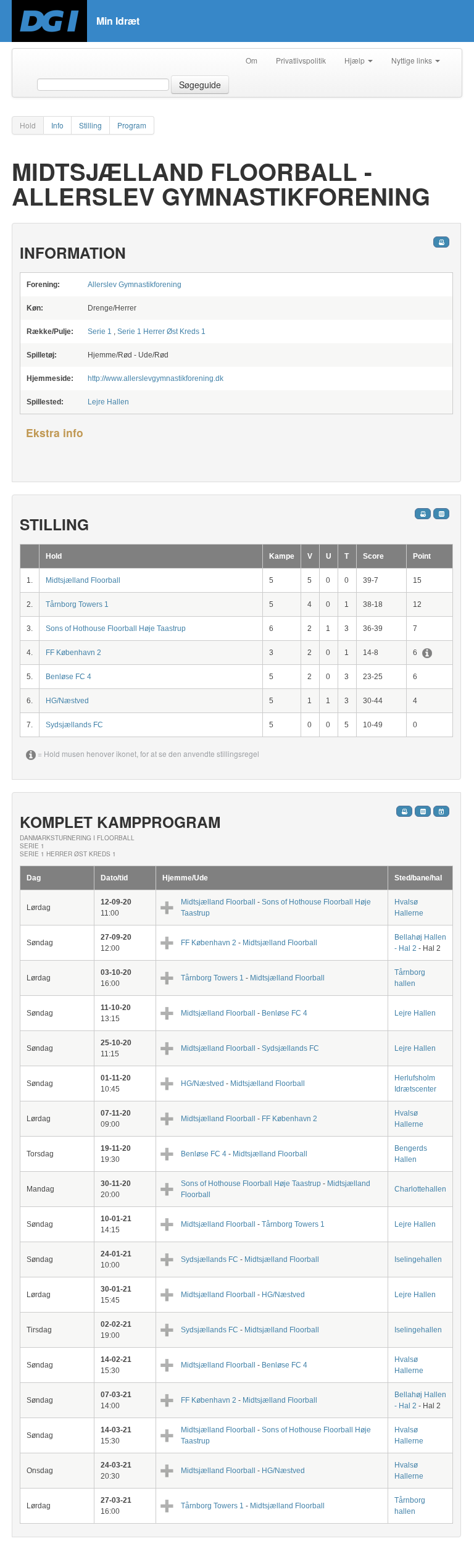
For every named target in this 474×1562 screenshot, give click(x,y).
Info (57, 125)
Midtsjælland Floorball (83, 580)
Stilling (90, 125)
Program (131, 125)
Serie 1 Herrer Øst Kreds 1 (161, 331)
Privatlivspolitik (301, 60)
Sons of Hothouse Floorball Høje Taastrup (116, 628)
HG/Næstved (67, 700)
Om (251, 60)
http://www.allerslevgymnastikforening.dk (155, 378)
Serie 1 (100, 331)
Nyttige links (412, 60)
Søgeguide (200, 84)
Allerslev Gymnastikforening (134, 284)
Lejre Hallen (108, 402)
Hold (28, 125)
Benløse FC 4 (68, 676)
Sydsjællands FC (74, 724)
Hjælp (355, 60)
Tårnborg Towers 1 (77, 604)
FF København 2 (73, 652)
